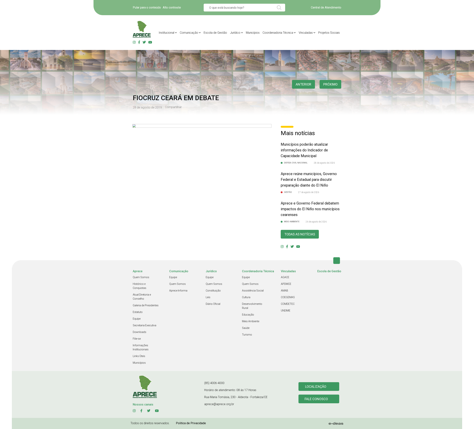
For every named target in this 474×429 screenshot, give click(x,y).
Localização (315, 386)
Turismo (247, 334)
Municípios (253, 32)
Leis (208, 297)
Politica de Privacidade (191, 423)
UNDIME (285, 310)
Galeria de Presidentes (145, 305)
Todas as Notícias (299, 234)
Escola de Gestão (215, 32)
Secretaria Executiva (144, 325)
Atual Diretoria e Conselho (142, 296)
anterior (303, 84)
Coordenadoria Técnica (278, 32)
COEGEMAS (288, 297)
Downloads (139, 332)
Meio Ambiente (250, 321)
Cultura (246, 297)
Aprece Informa (178, 290)
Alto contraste (172, 7)
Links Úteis (139, 356)
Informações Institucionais (140, 347)
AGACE (285, 277)
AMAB (284, 290)
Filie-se (137, 338)
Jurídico (235, 32)
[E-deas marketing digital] (336, 423)
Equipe (137, 318)
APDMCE (286, 283)
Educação (248, 314)
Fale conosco (316, 399)
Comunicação (189, 32)
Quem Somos (141, 277)
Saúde (245, 327)
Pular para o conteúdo (147, 7)
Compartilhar (173, 107)
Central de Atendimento (326, 7)
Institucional (166, 32)
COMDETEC (288, 303)
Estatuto (138, 312)
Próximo (330, 84)
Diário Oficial (213, 303)
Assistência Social (253, 290)
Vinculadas (306, 32)
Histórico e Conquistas (139, 285)
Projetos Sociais (329, 32)
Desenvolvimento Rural (252, 305)
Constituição (213, 290)
